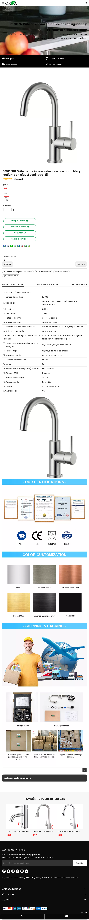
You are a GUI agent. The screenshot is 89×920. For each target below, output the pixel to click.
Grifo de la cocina (43, 271)
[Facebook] (8, 871)
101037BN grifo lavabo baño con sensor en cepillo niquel (19, 831)
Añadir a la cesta (18, 226)
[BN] (6, 199)
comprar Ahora (18, 220)
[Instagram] (22, 871)
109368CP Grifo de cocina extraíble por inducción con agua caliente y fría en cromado (70, 831)
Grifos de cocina (61, 271)
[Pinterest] (26, 871)
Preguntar (18, 232)
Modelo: (7, 258)
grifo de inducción (11, 276)
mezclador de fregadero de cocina (18, 271)
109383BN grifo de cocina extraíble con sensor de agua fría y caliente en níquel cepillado (44, 831)
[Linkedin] (4, 871)
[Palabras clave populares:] (85, 770)
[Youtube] (17, 871)
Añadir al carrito (18, 239)
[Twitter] (13, 871)
